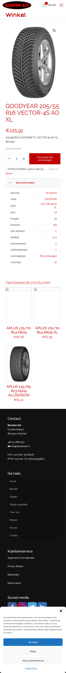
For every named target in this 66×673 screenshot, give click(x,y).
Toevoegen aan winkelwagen (45, 158)
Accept (33, 642)
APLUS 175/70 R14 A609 (19, 330)
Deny (33, 651)
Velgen (13, 496)
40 (55, 262)
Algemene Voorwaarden (21, 558)
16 (55, 212)
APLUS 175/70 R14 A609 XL (47, 330)
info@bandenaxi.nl (20, 446)
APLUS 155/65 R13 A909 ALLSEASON (18, 390)
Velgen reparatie (18, 504)
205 (55, 225)
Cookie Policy (31, 668)
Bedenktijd (13, 574)
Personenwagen (48, 256)
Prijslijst (13, 520)
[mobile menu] (61, 5)
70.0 (54, 237)
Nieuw (9, 173)
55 (55, 218)
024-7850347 (17, 442)
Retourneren (14, 583)
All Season (51, 193)
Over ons (14, 512)
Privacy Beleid (15, 566)
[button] (61, 611)
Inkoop (13, 527)
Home (12, 481)
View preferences (33, 660)
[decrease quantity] (9, 158)
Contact (13, 535)
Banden (13, 489)
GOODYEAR (50, 199)
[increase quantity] (24, 158)
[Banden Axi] (17, 5)
